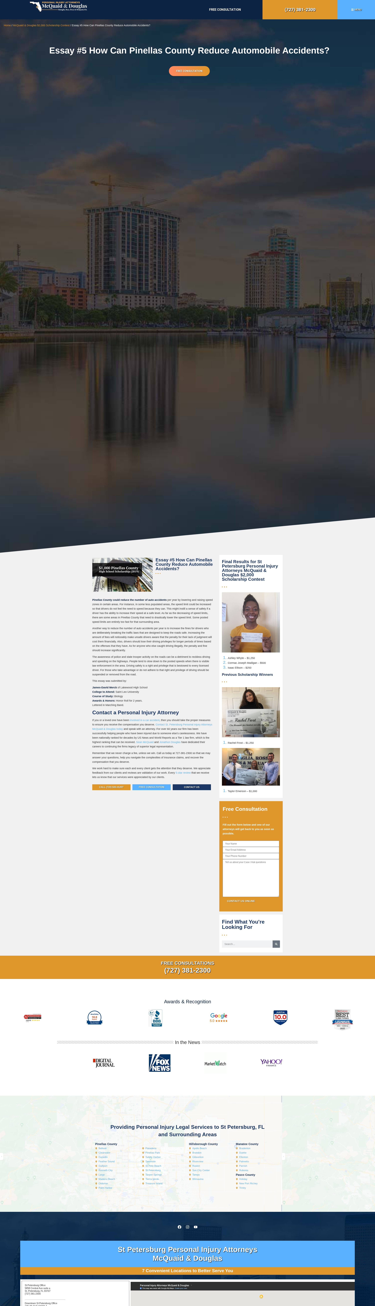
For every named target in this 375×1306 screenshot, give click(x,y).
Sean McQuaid (145, 742)
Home (7, 25)
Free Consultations (187, 963)
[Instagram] (187, 1227)
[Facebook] (179, 1227)
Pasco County (245, 1174)
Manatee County (247, 1144)
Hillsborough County (203, 1144)
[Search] (276, 944)
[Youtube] (195, 1227)
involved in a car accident (145, 720)
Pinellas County (106, 1144)
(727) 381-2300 (300, 9)
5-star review (183, 772)
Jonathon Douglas (170, 742)
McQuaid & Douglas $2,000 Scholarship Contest (41, 25)
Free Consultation (225, 9)
